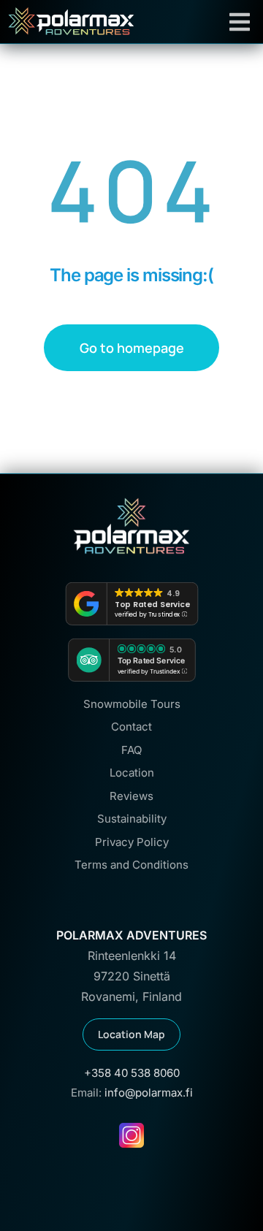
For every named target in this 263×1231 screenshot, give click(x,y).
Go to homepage (132, 348)
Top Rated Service (152, 603)
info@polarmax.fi (148, 1092)
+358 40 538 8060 (132, 1073)
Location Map (131, 1034)
